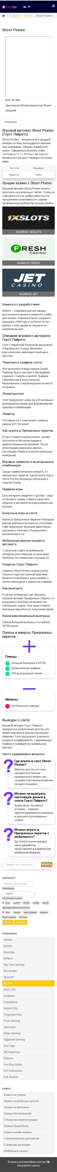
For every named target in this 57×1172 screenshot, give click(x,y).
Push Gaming (12, 1020)
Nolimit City (11, 1008)
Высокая (23, 917)
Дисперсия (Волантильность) (16, 908)
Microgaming (12, 1052)
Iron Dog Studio (13, 1064)
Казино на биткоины (16, 1107)
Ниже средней (30, 912)
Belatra (8, 945)
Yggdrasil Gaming (14, 1039)
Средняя (44, 912)
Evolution (9, 995)
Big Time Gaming (14, 964)
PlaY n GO (10, 989)
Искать (47, 864)
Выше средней (9, 917)
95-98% (36, 903)
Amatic (8, 939)
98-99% (45, 903)
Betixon (8, 958)
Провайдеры (8, 888)
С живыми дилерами (17, 1144)
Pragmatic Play (13, 1014)
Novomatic (10, 970)
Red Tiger (9, 1045)
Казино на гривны (15, 1094)
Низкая (17, 912)
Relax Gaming (12, 1033)
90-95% (26, 903)
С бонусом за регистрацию (21, 1119)
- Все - (7, 903)
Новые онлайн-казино (18, 1132)
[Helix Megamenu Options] (53, 6)
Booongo (9, 952)
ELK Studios (11, 1077)
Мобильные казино (16, 1151)
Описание (11, 121)
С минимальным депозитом (21, 1138)
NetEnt (28, 15)
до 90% (17, 903)
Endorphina (10, 1002)
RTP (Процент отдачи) (12, 898)
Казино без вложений (17, 1113)
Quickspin (10, 1027)
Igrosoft (9, 977)
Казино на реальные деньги (21, 1101)
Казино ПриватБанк (16, 1126)
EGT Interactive (13, 1070)
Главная (14, 15)
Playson (8, 1058)
